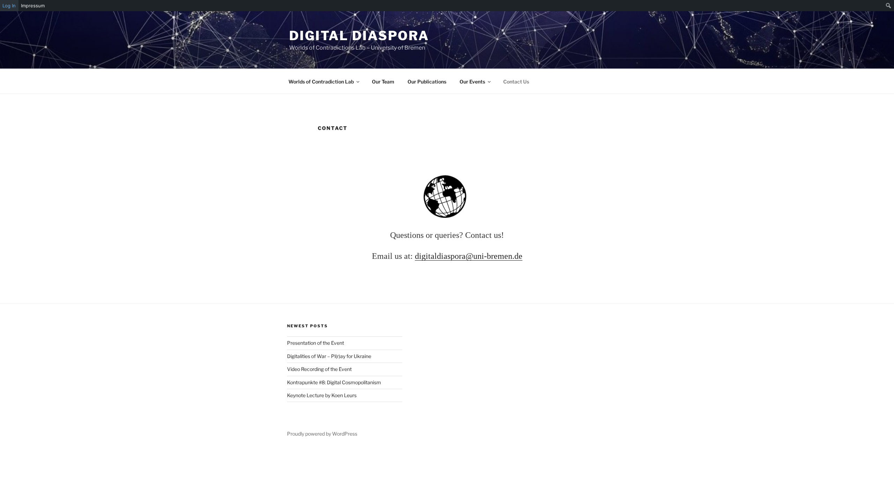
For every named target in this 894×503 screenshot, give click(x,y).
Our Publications (427, 82)
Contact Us (516, 82)
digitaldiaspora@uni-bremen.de (468, 256)
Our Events (472, 82)
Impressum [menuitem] (33, 5)
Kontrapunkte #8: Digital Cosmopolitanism (334, 382)
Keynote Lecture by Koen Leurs (322, 395)
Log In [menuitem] (9, 5)
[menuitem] (888, 5)
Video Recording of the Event (319, 369)
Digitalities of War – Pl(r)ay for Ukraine (329, 356)
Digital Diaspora (359, 35)
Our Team (383, 82)
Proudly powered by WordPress (322, 434)
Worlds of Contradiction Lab (321, 82)
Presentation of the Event (315, 343)
